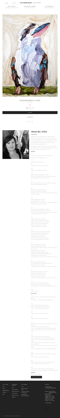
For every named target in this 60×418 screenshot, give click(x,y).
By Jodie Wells (30, 102)
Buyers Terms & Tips (15, 391)
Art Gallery (11, 7)
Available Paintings (5, 390)
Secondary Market (30, 7)
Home (3, 386)
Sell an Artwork (14, 393)
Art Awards (49, 7)
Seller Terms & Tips (15, 395)
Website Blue (17, 415)
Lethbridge (30, 3)
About (3, 394)
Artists (3, 388)
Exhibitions (4, 392)
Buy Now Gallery (15, 389)
